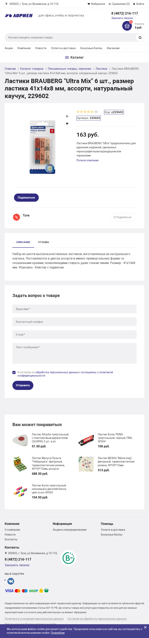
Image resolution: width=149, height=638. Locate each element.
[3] (85, 112)
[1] (78, 112)
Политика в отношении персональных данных (34, 618)
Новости (40, 48)
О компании (12, 529)
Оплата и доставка (63, 48)
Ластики (101, 68)
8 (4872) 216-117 (124, 13)
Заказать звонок (122, 18)
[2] (81, 112)
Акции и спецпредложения (70, 529)
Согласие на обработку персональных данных (97, 618)
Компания (24, 48)
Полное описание (87, 160)
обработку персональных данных (57, 372)
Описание (23, 242)
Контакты (11, 539)
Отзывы (43, 242)
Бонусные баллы (91, 48)
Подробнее (58, 632)
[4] (88, 112)
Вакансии (113, 48)
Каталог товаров (31, 68)
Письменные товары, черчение (69, 68)
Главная (10, 68)
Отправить (23, 385)
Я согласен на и (65, 374)
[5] (92, 112)
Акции (9, 48)
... (125, 48)
